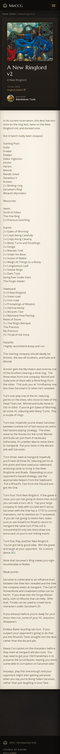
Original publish (15, 89)
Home (5, 13)
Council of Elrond (15, 749)
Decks (13, 13)
